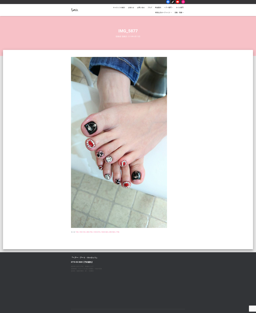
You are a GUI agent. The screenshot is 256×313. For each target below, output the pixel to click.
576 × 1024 (101, 232)
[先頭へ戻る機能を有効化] (252, 308)
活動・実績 (178, 12)
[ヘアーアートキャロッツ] (75, 10)
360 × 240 (108, 232)
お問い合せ (141, 7)
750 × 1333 (93, 232)
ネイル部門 (180, 7)
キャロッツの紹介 (119, 7)
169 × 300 (86, 232)
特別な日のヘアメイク (163, 12)
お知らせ (131, 7)
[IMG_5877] (119, 142)
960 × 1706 (115, 232)
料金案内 (158, 7)
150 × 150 (79, 232)
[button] (172, 7)
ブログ (150, 7)
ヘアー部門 (168, 7)
